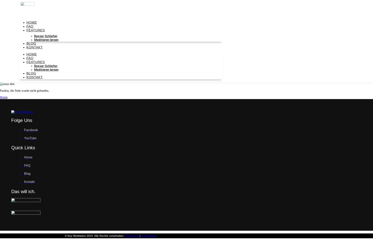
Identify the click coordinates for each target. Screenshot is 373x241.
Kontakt (34, 47)
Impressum (132, 235)
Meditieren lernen (46, 40)
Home (4, 97)
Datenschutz (149, 235)
